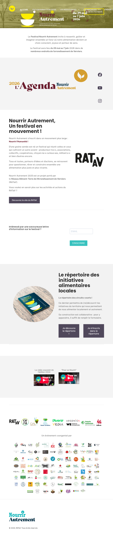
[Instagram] (100, 101)
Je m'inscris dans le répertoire (94, 331)
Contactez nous (94, 12)
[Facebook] (100, 75)
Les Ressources (68, 9)
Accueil (24, 9)
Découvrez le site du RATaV (24, 200)
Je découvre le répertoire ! (68, 331)
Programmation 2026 (44, 9)
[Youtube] (100, 88)
